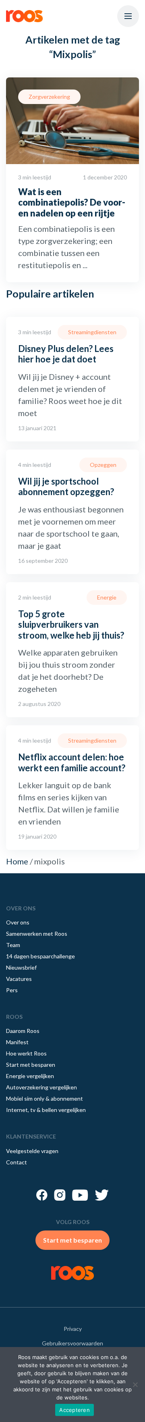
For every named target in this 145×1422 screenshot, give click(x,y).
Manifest (17, 1042)
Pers (12, 990)
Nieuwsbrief (21, 967)
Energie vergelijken (30, 1075)
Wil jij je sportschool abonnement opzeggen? (66, 486)
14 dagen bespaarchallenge (40, 956)
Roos (24, 16)
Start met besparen (30, 1064)
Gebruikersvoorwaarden (72, 1343)
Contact (16, 1162)
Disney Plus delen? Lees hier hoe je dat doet (66, 353)
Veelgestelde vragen (32, 1150)
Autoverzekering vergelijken (41, 1087)
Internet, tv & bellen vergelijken (46, 1109)
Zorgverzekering (49, 96)
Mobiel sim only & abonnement (44, 1098)
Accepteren (74, 1410)
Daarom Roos (22, 1030)
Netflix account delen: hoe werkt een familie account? (71, 762)
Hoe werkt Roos (26, 1053)
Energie (106, 597)
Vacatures (19, 978)
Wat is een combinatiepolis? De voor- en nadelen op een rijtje (71, 202)
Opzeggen (103, 464)
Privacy (73, 1328)
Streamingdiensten (92, 332)
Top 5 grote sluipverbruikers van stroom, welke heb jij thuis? (71, 624)
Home (17, 861)
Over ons (17, 922)
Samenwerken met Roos (36, 933)
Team (13, 944)
